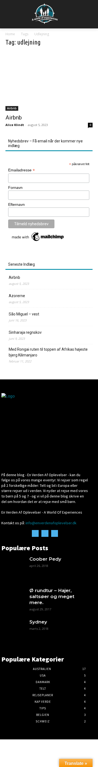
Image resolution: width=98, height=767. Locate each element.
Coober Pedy (45, 559)
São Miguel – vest (24, 314)
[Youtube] (54, 533)
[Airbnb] (49, 81)
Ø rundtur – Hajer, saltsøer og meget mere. (51, 596)
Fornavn (15, 187)
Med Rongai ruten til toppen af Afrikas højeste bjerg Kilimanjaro (48, 352)
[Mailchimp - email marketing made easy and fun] (38, 241)
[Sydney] (12, 630)
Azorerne (17, 296)
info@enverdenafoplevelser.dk (51, 522)
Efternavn (16, 204)
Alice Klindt (14, 125)
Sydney (38, 622)
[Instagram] (44, 533)
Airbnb (12, 108)
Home (10, 34)
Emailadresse (21, 170)
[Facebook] (35, 533)
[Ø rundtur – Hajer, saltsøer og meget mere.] (12, 598)
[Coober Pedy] (12, 567)
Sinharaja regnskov (25, 332)
